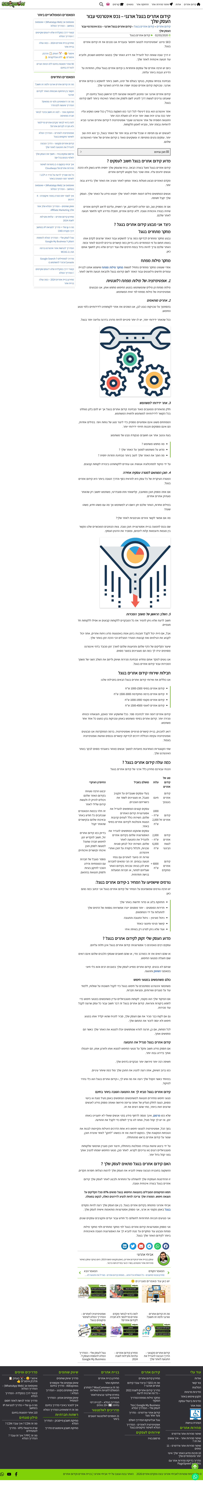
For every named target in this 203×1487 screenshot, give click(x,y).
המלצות (196, 1387)
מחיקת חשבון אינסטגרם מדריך (61, 1428)
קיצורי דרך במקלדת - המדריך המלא (21, 1394)
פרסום (156, 1115)
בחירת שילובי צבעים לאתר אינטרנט (105, 1396)
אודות (178, 4)
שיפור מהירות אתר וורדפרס (186, 1433)
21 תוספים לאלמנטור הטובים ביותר (103, 1417)
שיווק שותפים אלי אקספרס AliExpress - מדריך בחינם (64, 1384)
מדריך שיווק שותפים (67, 1378)
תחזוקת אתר (142, 4)
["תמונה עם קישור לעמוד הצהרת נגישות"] (195, 1414)
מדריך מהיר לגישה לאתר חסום (21, 1400)
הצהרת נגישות (193, 1423)
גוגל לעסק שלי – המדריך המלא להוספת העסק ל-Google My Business (92, 1356)
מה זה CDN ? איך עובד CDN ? (21, 1423)
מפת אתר (195, 1405)
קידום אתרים (190, 4)
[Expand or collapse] (81, 152)
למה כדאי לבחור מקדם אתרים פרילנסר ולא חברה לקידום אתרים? (124, 1317)
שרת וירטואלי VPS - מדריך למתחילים (23, 1429)
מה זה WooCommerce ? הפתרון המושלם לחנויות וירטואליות (101, 1388)
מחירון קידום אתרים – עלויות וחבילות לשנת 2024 (126, 1356)
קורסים (116, 4)
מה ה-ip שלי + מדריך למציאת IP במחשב (20, 1406)
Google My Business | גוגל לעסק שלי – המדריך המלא (145, 1406)
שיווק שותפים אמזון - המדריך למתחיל (62, 1399)
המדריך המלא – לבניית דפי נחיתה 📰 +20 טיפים (104, 1403)
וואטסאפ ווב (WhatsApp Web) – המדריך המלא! (19, 1387)
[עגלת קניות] (107, 4)
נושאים (130, 4)
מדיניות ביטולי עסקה (190, 1401)
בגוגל (168, 1209)
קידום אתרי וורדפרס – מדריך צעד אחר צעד (144, 1414)
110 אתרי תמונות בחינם (24, 1412)
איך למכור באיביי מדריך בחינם (61, 1405)
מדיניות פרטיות (192, 1392)
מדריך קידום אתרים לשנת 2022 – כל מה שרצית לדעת (143, 1391)
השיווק (157, 971)
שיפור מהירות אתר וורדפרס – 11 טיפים (184, 1447)
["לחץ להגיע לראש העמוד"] (194, 1466)
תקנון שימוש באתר (191, 1396)
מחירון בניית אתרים (108, 1378)
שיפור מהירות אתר (160, 4)
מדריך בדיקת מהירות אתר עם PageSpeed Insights (185, 1462)
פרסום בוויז (154, 1438)
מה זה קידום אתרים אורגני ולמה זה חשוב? (158, 1315)
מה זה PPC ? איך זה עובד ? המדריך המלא (22, 1437)
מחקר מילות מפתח (112, 267)
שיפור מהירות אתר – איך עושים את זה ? (184, 1439)
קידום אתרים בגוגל (144, 26)
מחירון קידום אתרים (149, 1378)
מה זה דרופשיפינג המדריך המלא (60, 1409)
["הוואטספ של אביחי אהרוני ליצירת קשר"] (195, 1476)
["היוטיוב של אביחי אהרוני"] (9, 1474)
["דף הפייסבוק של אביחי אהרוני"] (16, 1474)
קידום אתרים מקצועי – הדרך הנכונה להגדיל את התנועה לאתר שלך (157, 1356)
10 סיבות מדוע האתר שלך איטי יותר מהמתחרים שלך (184, 1454)
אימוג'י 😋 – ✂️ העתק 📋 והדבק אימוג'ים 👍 (23, 1379)
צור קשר (196, 1383)
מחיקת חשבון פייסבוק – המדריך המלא (61, 1422)
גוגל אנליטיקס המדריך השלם (144, 1420)
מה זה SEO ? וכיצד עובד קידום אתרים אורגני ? (143, 1384)
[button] (165, 1246)
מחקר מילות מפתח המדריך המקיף (145, 1399)
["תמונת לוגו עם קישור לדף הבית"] (13, 4)
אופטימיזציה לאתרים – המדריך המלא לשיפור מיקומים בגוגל (93, 1317)
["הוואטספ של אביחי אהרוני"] (2, 1474)
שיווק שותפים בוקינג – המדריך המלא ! (62, 1391)
